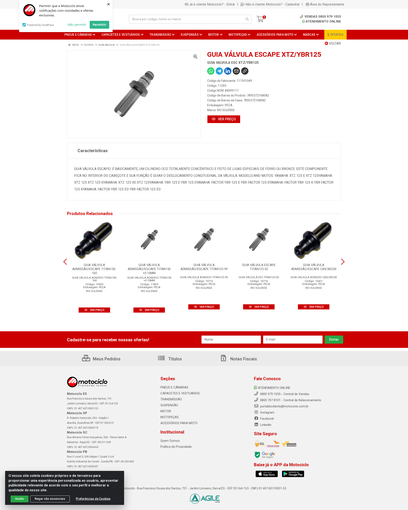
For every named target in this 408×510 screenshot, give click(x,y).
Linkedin (265, 425)
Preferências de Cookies (93, 498)
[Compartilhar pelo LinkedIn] (227, 71)
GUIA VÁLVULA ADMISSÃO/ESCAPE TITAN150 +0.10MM (149, 269)
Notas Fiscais (243, 358)
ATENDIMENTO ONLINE (323, 21)
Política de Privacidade (176, 447)
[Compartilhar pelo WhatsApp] (210, 71)
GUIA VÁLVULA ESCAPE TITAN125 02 (259, 267)
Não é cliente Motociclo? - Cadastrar (272, 4)
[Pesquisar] (247, 19)
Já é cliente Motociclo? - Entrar (212, 4)
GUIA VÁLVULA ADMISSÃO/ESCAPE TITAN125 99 (204, 267)
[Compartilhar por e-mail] (236, 71)
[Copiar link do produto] (244, 71)
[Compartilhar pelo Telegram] (219, 71)
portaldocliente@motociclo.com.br (284, 406)
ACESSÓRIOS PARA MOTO (178, 423)
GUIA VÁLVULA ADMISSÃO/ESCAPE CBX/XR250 (313, 267)
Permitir (99, 24)
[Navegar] (65, 261)
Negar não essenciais (50, 498)
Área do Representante (327, 4)
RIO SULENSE (226, 110)
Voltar (334, 43)
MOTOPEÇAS (169, 417)
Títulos (174, 358)
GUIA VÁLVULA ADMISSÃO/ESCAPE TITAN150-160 (94, 269)
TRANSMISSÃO (171, 399)
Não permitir (77, 24)
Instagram (266, 412)
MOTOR (165, 411)
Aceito (19, 498)
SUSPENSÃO (169, 405)
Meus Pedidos (106, 358)
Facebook (266, 419)
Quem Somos (170, 441)
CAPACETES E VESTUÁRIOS (180, 393)
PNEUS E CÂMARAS (174, 387)
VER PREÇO (226, 119)
